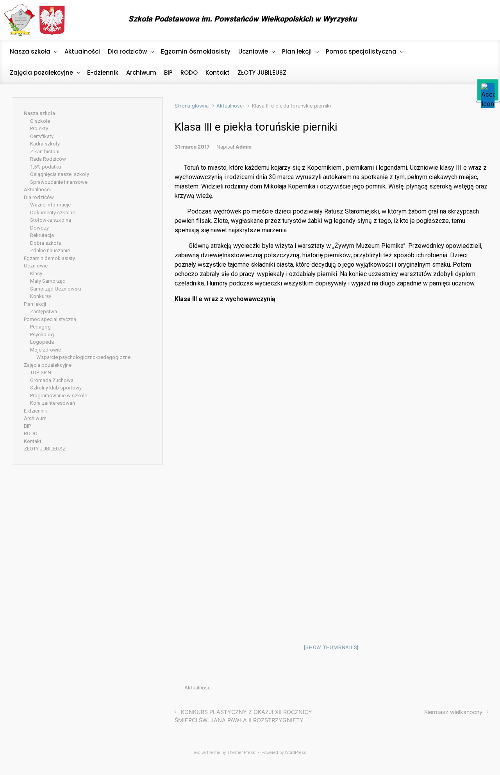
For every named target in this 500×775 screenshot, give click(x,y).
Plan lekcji (35, 304)
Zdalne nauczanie (50, 250)
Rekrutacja (42, 235)
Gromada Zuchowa (51, 380)
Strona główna (192, 106)
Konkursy (40, 296)
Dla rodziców (39, 197)
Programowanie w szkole (58, 395)
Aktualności (230, 106)
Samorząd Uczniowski (55, 289)
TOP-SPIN (40, 372)
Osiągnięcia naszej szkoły (59, 174)
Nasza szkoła (39, 113)
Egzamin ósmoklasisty (49, 258)
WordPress (295, 752)
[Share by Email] (473, 689)
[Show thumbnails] (331, 647)
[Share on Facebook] (450, 689)
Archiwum (35, 418)
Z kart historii (44, 151)
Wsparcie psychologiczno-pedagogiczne (83, 357)
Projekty (39, 128)
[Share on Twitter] (438, 689)
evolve (200, 752)
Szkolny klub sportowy (56, 388)
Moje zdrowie (45, 350)
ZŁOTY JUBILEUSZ (45, 449)
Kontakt (32, 441)
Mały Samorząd (48, 281)
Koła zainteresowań (52, 403)
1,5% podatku (45, 167)
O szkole (40, 121)
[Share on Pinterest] (462, 689)
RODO (31, 433)
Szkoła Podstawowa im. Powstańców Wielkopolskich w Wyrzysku (242, 18)
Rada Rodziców (48, 159)
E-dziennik (35, 411)
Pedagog (40, 327)
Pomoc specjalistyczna (50, 319)
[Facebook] (482, 20)
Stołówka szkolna (50, 220)
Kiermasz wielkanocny (453, 712)
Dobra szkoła (45, 243)
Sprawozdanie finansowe (59, 182)
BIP (27, 426)
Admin (244, 147)
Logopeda (42, 342)
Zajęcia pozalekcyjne (47, 365)
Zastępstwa (43, 311)
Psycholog (42, 334)
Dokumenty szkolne (52, 212)
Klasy (36, 273)
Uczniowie (36, 266)
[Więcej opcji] (484, 689)
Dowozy (39, 228)
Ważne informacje (50, 205)
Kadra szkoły (45, 144)
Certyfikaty (42, 136)
